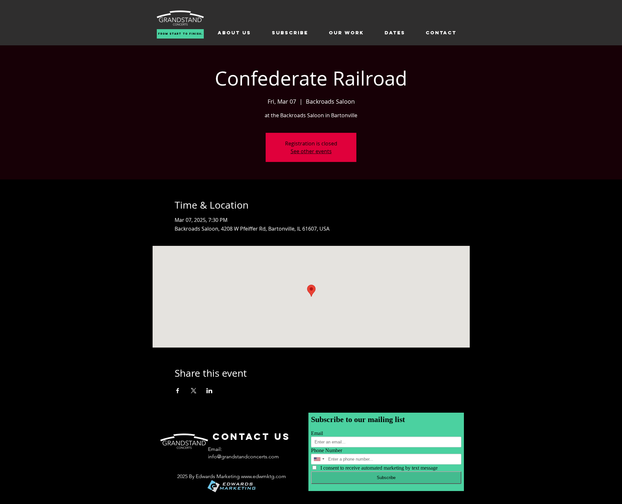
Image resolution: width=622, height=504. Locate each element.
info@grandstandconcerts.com (243, 456)
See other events (311, 151)
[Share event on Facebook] (178, 390)
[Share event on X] (193, 390)
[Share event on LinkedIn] (209, 390)
